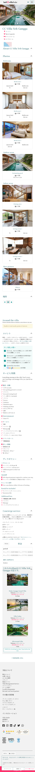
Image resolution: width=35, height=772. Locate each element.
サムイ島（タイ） (7, 701)
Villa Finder (6, 718)
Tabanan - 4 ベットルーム (17, 643)
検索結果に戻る (18, 658)
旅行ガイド (5, 721)
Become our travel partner (10, 691)
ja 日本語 (12, 753)
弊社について (6, 674)
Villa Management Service (10, 684)
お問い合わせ (6, 676)
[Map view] (8, 302)
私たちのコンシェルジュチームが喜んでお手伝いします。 (16, 538)
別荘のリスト (6, 682)
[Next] (19, 23)
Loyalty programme (8, 689)
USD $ (6, 543)
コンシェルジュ (7, 686)
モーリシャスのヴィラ (8, 704)
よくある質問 (6, 678)
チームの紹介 (6, 687)
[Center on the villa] (11, 302)
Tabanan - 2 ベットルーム (17, 593)
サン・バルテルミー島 (8, 709)
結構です (18, 769)
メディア (5, 680)
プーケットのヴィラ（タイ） (10, 699)
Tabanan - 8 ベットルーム (17, 618)
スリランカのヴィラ (8, 703)
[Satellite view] (5, 302)
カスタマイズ (7, 769)
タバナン (8, 31)
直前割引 (5, 719)
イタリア (5, 707)
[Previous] (15, 23)
